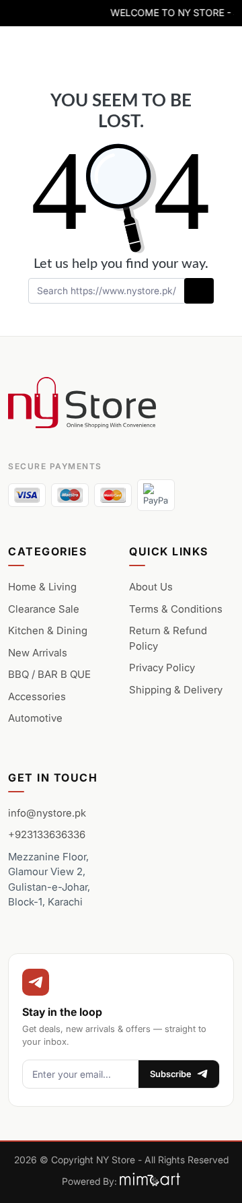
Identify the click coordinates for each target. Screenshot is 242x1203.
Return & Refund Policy (168, 638)
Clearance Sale (43, 609)
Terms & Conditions (176, 609)
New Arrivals (37, 652)
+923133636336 (46, 834)
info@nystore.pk (47, 812)
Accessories (37, 696)
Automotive (35, 718)
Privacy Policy (162, 667)
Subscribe (171, 1073)
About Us (151, 586)
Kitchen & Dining (47, 630)
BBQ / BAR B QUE (49, 674)
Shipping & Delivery (176, 689)
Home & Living (42, 586)
